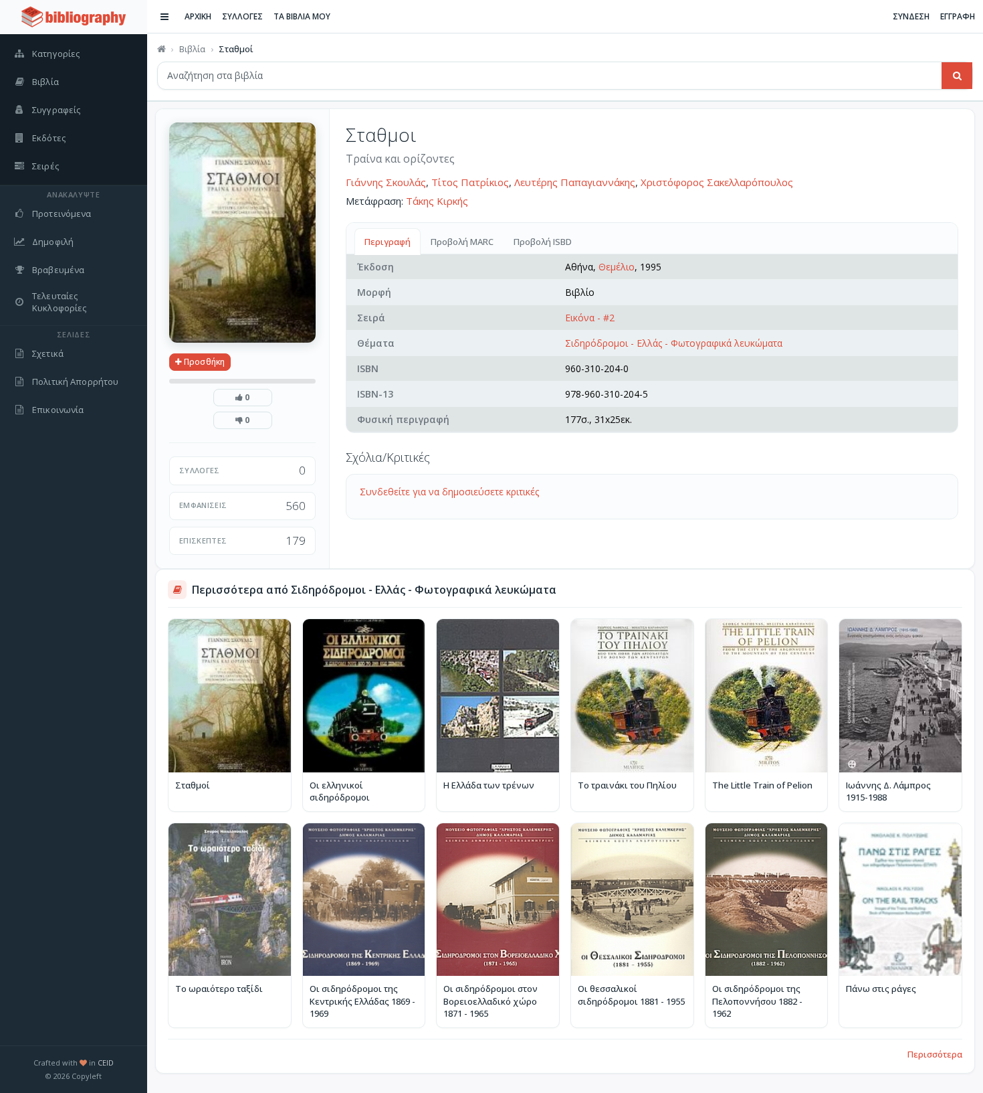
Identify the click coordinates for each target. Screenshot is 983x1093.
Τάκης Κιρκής (437, 200)
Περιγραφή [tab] (387, 242)
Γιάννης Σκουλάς (386, 182)
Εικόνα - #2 (590, 317)
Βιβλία (192, 49)
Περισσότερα (934, 1054)
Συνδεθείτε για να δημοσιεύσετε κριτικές (449, 491)
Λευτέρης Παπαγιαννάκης (574, 182)
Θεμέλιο (616, 266)
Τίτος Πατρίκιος (470, 182)
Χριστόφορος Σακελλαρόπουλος (717, 182)
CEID (106, 1063)
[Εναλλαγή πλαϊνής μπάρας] (164, 16)
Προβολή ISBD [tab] (543, 242)
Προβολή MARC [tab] (462, 242)
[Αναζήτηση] (957, 75)
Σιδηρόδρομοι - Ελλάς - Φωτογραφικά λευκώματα (673, 343)
